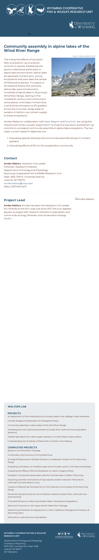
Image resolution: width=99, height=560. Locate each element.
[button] (82, 25)
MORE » (8, 218)
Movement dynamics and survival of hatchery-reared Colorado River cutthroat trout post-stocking (47, 495)
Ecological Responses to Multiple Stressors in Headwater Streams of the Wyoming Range (47, 460)
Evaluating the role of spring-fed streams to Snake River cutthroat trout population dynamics (47, 431)
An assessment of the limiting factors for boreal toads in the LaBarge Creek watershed (48, 416)
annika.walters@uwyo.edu (18, 183)
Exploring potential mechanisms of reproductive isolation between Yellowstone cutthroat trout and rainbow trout (46, 481)
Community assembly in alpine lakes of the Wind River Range (37, 425)
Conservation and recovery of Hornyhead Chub (30, 455)
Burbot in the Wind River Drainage (24, 450)
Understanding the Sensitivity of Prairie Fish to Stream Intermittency (40, 441)
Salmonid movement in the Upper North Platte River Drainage (38, 506)
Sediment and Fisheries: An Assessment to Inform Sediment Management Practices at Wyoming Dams (48, 511)
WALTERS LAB (17, 406)
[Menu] (29, 34)
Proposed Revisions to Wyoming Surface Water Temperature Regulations (42, 501)
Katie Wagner (52, 121)
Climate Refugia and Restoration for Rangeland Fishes (33, 421)
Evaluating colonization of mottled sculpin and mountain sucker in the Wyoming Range (49, 466)
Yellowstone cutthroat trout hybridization (27, 517)
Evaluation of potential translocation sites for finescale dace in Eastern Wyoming (45, 475)
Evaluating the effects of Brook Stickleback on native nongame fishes (40, 471)
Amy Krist (70, 121)
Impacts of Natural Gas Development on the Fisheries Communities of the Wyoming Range (48, 488)
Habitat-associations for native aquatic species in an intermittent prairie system (45, 437)
